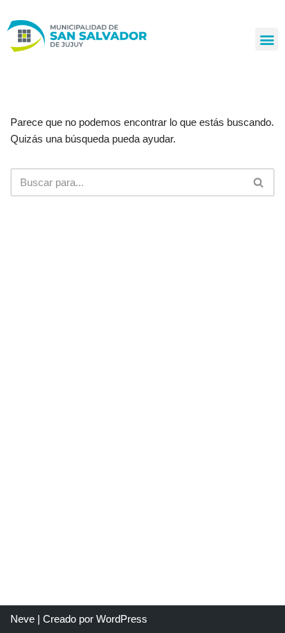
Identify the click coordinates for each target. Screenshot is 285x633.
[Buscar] (259, 182)
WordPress (121, 619)
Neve (22, 619)
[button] (266, 39)
